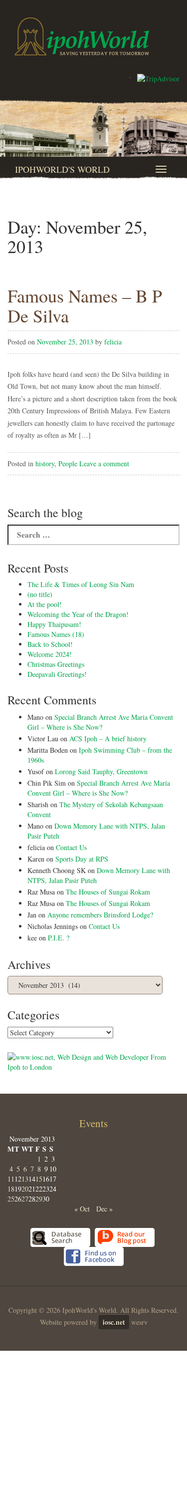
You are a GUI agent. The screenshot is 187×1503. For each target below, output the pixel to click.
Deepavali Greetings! (57, 674)
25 (10, 1198)
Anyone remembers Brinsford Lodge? (100, 914)
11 (10, 1179)
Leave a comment (104, 463)
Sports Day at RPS (81, 859)
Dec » (104, 1208)
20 (24, 1189)
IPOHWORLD (81, 36)
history (44, 463)
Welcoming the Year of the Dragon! (78, 614)
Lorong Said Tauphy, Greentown (101, 771)
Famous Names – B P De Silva (84, 305)
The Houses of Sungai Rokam (108, 892)
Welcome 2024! (49, 654)
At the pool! (44, 604)
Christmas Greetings (55, 664)
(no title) (39, 594)
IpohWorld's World (62, 169)
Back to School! (50, 644)
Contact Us (71, 847)
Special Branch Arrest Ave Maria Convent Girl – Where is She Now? (100, 722)
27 (24, 1198)
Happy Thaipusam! (54, 624)
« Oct (82, 1208)
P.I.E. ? (58, 937)
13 (24, 1179)
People (67, 463)
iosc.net (114, 1322)
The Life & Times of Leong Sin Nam (80, 584)
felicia (113, 341)
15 (38, 1179)
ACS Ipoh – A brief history (108, 738)
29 (38, 1198)
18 (10, 1189)
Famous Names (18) (55, 634)
